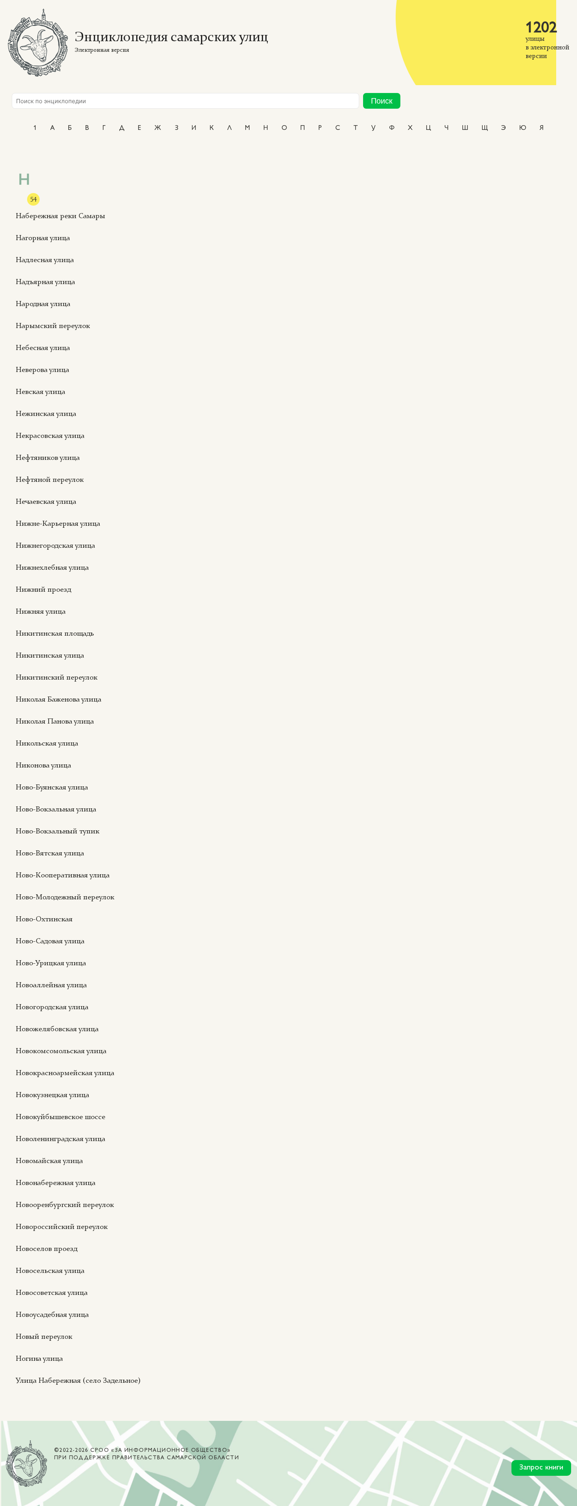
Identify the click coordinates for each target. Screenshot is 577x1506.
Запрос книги (541, 1467)
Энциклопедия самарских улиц (171, 38)
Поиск (382, 101)
